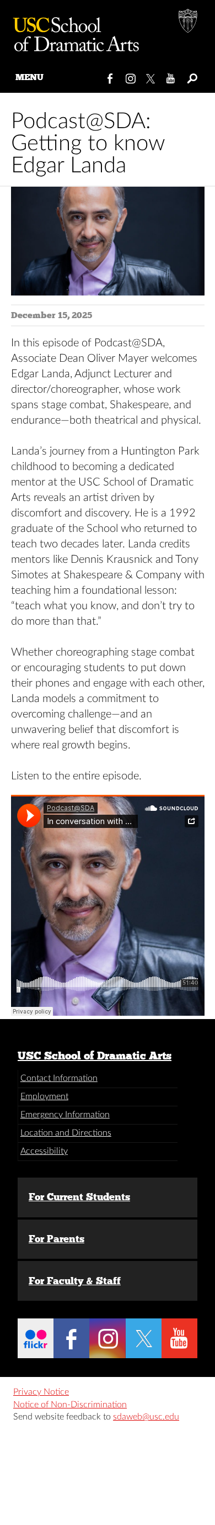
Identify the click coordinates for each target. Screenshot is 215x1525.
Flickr (35, 1338)
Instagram (131, 76)
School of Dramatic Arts (71, 30)
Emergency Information (65, 1114)
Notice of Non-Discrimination (70, 1404)
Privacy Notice (41, 1391)
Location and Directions (65, 1132)
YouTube (171, 76)
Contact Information (59, 1078)
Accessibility (44, 1151)
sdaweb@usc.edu (146, 1416)
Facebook (110, 76)
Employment (44, 1096)
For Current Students (79, 1197)
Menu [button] (29, 77)
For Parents (56, 1239)
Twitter (151, 76)
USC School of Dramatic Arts (94, 1055)
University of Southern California (188, 22)
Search (191, 76)
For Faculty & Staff (75, 1281)
